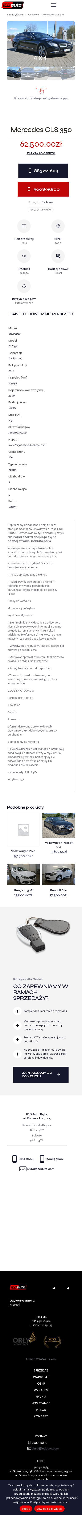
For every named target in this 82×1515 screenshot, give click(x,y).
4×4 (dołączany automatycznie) (27, 445)
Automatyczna (17, 432)
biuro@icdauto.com (40, 1169)
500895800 (54, 1159)
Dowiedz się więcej (49, 1508)
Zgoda (26, 1508)
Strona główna (15, 14)
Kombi (12, 470)
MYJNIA (41, 1397)
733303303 (39, 1442)
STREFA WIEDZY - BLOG (41, 1358)
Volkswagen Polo (23, 851)
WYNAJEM (41, 1390)
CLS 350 (13, 346)
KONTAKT (41, 1416)
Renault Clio (58, 890)
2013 (10, 371)
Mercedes (14, 333)
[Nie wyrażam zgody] (77, 1497)
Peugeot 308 (23, 890)
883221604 (26, 1159)
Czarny (12, 507)
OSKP (41, 1383)
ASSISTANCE (41, 1403)
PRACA (41, 1410)
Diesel (12, 408)
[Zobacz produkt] (35, 818)
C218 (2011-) (15, 358)
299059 (12, 383)
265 (10, 420)
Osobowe (33, 14)
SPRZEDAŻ (41, 1370)
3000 (11, 395)
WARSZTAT (41, 1377)
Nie (10, 457)
